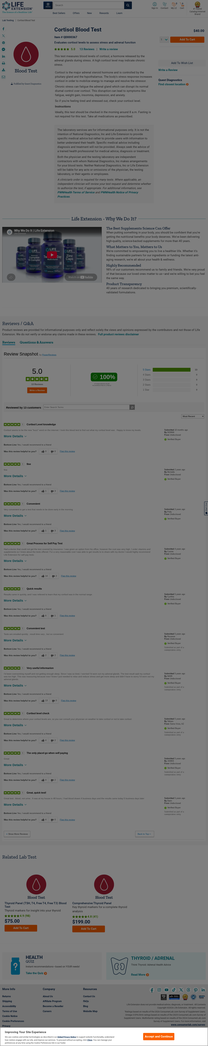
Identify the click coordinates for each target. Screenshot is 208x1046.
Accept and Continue (159, 1036)
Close (89, 1040)
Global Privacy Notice (66, 1037)
